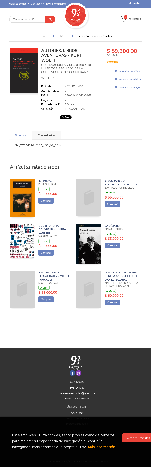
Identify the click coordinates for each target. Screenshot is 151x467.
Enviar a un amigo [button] (129, 87)
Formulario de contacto (77, 398)
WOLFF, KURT (50, 78)
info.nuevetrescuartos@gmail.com (77, 393)
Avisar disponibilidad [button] (130, 79)
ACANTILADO (74, 86)
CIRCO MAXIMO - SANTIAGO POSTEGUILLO (121, 182)
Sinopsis (20, 135)
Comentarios (46, 135)
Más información (101, 446)
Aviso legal (77, 413)
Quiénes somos (18, 4)
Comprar (46, 201)
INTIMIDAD (45, 181)
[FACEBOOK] (72, 373)
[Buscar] (50, 19)
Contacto (36, 4)
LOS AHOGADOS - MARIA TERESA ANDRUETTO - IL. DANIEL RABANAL (121, 276)
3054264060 (77, 388)
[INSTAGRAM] (78, 373)
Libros (62, 36)
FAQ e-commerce (56, 4)
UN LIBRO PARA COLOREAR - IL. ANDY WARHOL (52, 229)
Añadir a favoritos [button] (129, 71)
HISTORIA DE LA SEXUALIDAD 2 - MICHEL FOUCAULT (54, 276)
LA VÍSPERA (112, 226)
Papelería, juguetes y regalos (95, 36)
